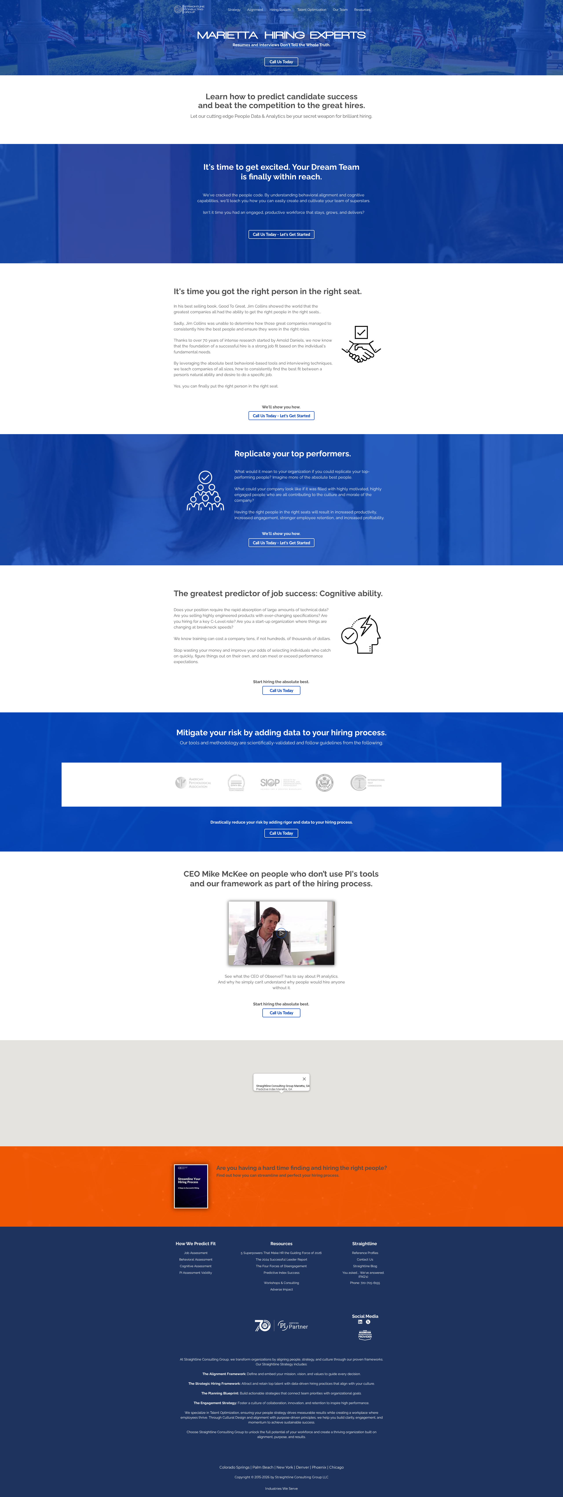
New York (285, 1467)
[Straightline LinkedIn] (361, 1322)
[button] (328, 960)
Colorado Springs (234, 1467)
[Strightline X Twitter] (369, 1322)
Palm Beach (263, 1467)
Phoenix (319, 1467)
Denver (302, 1467)
